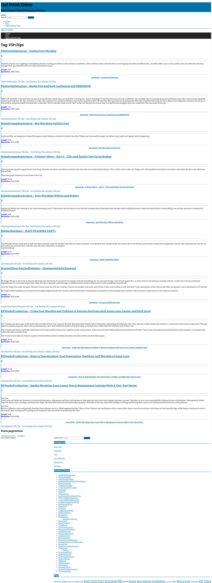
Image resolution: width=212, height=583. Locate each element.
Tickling (48, 351)
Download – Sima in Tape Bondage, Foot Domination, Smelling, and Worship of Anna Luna (104, 377)
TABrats (66, 550)
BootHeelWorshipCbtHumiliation (72, 481)
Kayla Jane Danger (140, 581)
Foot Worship (31, 81)
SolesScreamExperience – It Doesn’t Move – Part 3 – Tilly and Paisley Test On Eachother (56, 156)
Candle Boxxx (71, 581)
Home (7, 21)
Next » (23, 436)
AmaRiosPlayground (67, 475)
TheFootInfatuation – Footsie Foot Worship (28, 51)
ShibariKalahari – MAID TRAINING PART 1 (28, 231)
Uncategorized (7, 264)
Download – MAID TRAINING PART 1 (104, 260)
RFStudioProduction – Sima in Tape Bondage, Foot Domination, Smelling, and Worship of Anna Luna (65, 356)
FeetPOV (61, 492)
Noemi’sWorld (64, 523)
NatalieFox (62, 521)
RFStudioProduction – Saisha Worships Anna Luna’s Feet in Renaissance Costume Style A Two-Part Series (69, 385)
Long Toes (168, 581)
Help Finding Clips (13, 26)
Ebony (77, 581)
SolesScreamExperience (11, 152)
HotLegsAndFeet (65, 504)
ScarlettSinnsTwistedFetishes (13, 306)
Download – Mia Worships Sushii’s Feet (104, 148)
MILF (174, 581)
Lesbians (44, 81)
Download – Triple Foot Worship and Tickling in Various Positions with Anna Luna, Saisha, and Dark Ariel (104, 348)
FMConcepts (63, 494)
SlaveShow (62, 544)
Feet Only (58, 447)
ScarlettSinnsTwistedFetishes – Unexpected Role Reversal (38, 268)
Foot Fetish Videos (16, 4)
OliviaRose (62, 525)
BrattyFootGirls (64, 483)
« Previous (5, 436)
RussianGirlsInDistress (68, 540)
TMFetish (62, 561)
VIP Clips (21, 81)
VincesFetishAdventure (68, 569)
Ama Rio (57, 581)
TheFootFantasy (64, 555)
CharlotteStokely (65, 486)
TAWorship (62, 548)
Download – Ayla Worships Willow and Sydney (104, 222)
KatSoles (62, 509)
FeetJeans (62, 490)
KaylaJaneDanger (70, 519)
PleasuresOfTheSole (66, 529)
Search (4, 17)
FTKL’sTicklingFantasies (68, 498)
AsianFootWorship (66, 479)
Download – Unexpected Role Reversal (104, 303)
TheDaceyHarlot (65, 552)
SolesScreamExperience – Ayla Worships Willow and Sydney (40, 195)
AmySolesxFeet (64, 477)
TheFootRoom (64, 559)
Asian (64, 581)
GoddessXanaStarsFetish (68, 502)
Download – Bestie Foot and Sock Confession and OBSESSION (104, 115)
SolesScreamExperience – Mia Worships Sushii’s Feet (35, 123)
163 (18, 436)
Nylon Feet (58, 462)
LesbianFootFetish (66, 511)
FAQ (7, 23)
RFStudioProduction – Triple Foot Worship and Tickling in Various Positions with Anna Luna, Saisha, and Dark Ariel (76, 311)
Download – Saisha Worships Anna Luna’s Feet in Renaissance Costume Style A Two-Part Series (104, 422)
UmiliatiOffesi (64, 567)
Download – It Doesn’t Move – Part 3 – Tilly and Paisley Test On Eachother (104, 187)
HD (39, 81)
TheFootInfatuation (9, 81)
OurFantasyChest (65, 527)
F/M (55, 455)
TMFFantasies (64, 563)
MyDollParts (63, 517)
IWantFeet (62, 506)
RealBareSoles (64, 536)
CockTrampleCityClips (67, 488)
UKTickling (63, 565)
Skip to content (7, 30)
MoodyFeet (62, 515)
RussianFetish (7, 351)
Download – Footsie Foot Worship (104, 78)
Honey (125, 581)
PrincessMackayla (65, 534)
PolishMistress (64, 532)
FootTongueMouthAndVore (69, 496)
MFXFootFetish (64, 513)
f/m (81, 581)
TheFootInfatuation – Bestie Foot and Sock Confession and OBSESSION (46, 86)
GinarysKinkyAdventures (68, 500)
